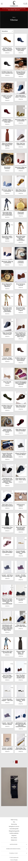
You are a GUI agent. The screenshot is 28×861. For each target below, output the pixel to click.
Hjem (13, 17)
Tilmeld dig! (13, 853)
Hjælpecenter (14, 840)
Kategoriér (13, 844)
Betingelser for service (14, 826)
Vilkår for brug (14, 819)
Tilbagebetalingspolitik (14, 831)
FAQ (14, 822)
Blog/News (14, 835)
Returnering (14, 824)
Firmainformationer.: (13, 848)
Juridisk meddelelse (14, 833)
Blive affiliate (14, 837)
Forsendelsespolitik (14, 828)
